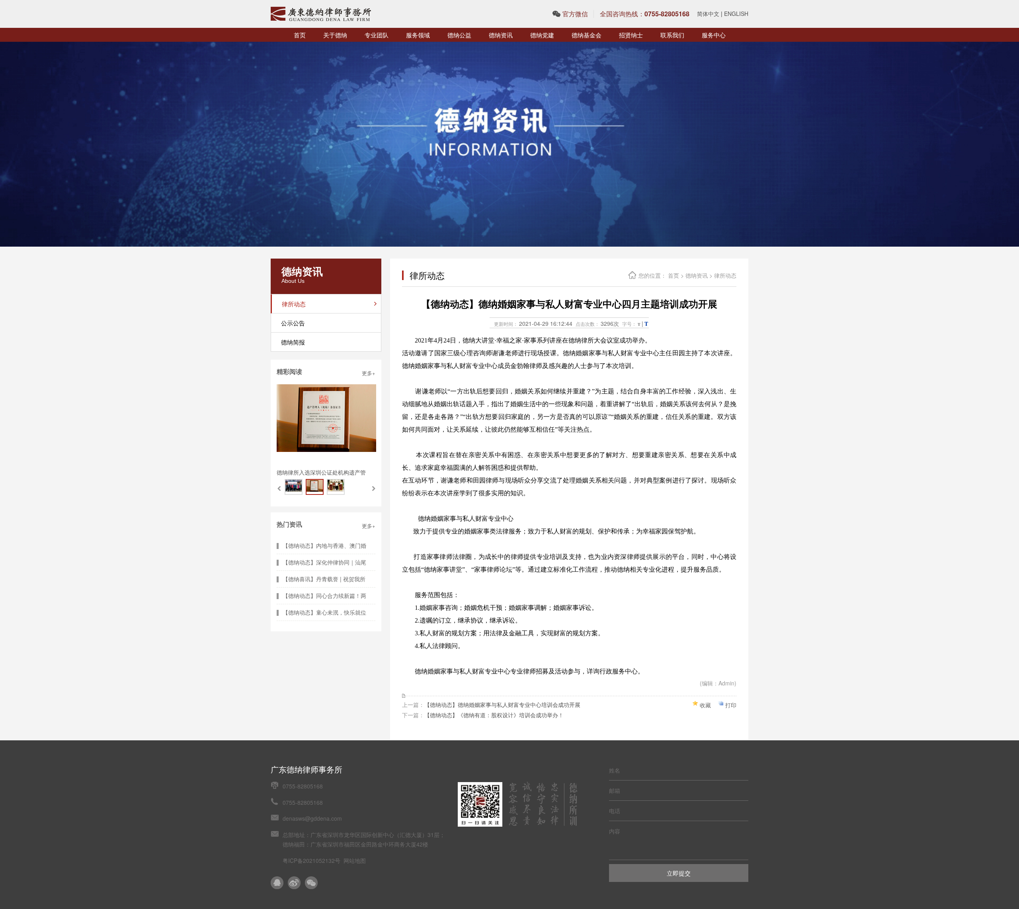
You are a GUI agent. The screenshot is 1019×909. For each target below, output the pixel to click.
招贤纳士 (631, 35)
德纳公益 (459, 35)
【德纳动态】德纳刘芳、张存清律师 (321, 472)
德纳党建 (542, 35)
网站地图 (355, 860)
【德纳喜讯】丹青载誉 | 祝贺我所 (324, 579)
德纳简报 (293, 342)
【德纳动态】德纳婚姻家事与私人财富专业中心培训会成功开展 (502, 705)
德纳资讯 (501, 35)
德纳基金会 (586, 35)
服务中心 (714, 35)
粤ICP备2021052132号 (311, 860)
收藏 (705, 705)
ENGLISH (736, 14)
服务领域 (418, 35)
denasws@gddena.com (312, 818)
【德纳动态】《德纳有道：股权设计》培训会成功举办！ (494, 715)
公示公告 (293, 323)
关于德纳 (335, 35)
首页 (300, 35)
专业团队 (376, 35)
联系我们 (672, 35)
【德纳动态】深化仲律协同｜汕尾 (324, 562)
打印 (730, 705)
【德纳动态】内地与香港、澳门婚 (324, 545)
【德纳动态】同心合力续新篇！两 (324, 596)
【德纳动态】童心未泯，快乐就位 (324, 612)
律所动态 (725, 275)
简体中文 (708, 14)
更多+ (368, 373)
